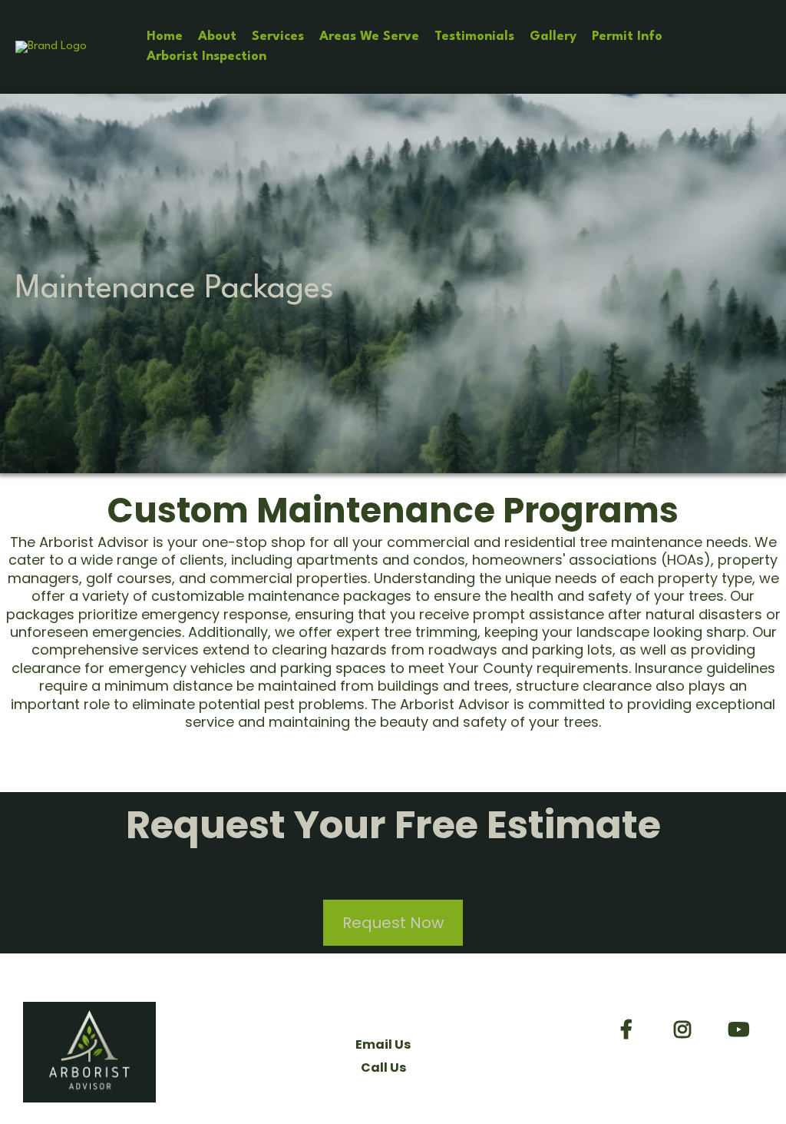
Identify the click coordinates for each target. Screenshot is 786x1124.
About (217, 36)
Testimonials (474, 36)
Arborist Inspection (206, 56)
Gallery (553, 36)
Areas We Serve (369, 36)
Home (165, 36)
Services (278, 36)
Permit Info (627, 36)
